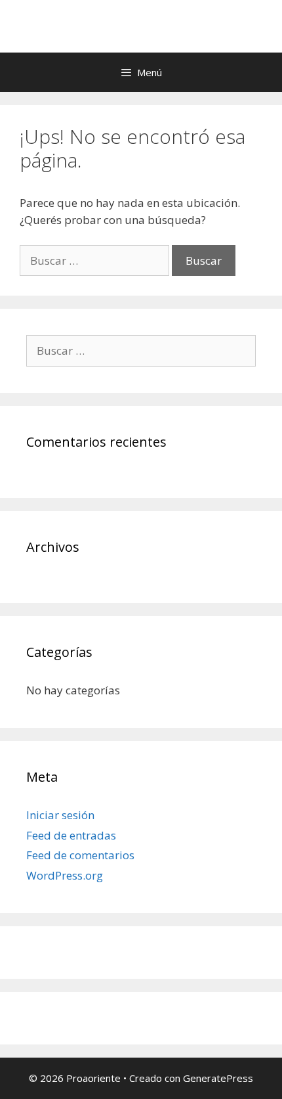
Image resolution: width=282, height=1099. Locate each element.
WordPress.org (64, 875)
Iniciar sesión (60, 814)
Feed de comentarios (80, 855)
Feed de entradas (71, 835)
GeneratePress (218, 1078)
